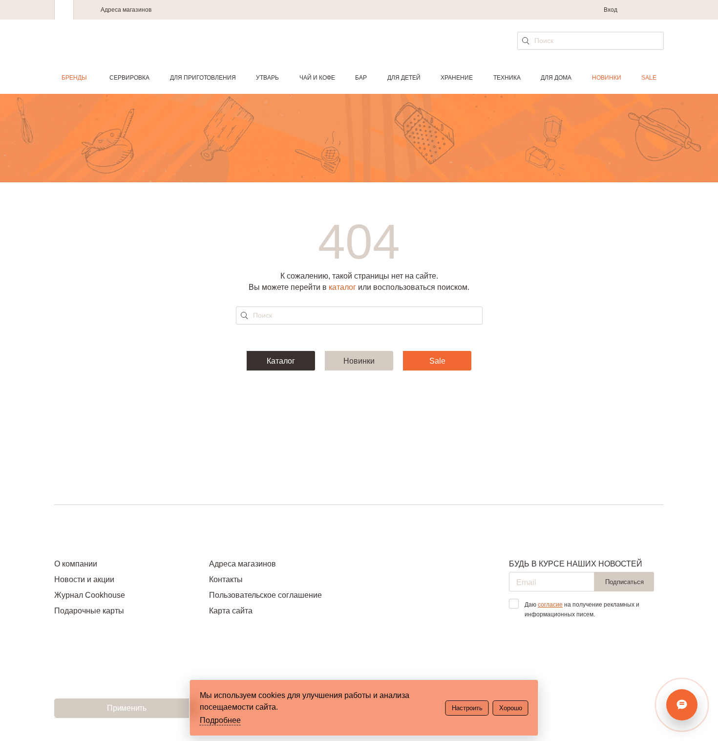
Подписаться (624, 582)
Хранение (457, 77)
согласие (550, 604)
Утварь (267, 77)
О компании (75, 564)
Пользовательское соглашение (265, 595)
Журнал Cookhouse (89, 595)
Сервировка (129, 77)
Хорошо (510, 708)
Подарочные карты (89, 611)
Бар (361, 77)
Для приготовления (203, 77)
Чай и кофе (317, 77)
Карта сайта (231, 611)
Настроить (467, 708)
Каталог (281, 361)
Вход (610, 9)
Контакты (226, 579)
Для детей (404, 77)
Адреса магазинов (126, 9)
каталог (342, 287)
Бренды (74, 77)
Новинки (606, 77)
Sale (648, 77)
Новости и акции (84, 579)
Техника (507, 77)
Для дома (556, 77)
